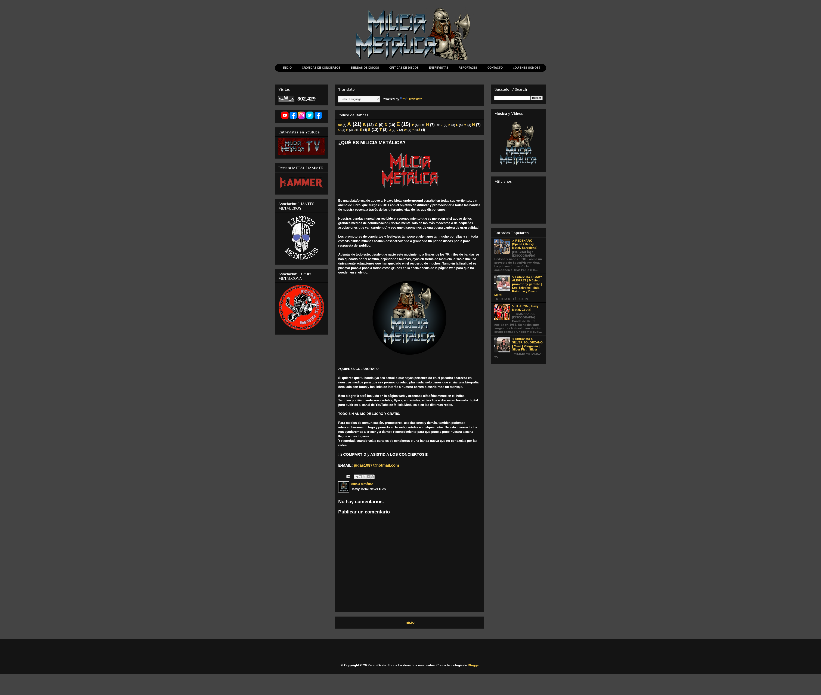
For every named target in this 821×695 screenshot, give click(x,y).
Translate (415, 99)
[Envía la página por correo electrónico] (348, 476)
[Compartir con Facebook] (368, 477)
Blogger (474, 665)
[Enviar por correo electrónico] (356, 477)
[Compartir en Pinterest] (372, 477)
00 (340, 125)
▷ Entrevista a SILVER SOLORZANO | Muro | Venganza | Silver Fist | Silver (527, 344)
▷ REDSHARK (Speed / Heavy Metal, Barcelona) (524, 244)
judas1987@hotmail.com (376, 465)
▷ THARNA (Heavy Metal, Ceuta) (525, 307)
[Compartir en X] (364, 477)
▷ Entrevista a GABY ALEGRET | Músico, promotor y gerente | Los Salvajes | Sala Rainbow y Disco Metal (518, 286)
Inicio (410, 622)
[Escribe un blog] (360, 477)
